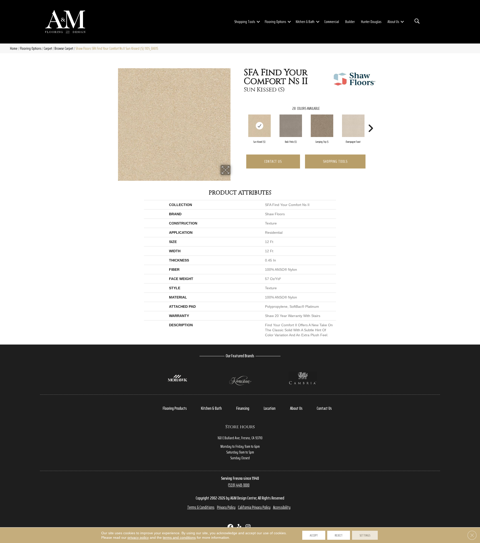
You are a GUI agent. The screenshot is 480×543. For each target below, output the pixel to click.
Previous (241, 120)
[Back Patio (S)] (290, 125)
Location (270, 408)
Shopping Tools (244, 21)
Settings (365, 535)
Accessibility (281, 507)
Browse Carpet (63, 48)
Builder (350, 21)
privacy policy (138, 538)
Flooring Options (275, 21)
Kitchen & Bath (305, 21)
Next (370, 120)
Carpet (48, 48)
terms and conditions (179, 538)
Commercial (331, 21)
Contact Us (273, 161)
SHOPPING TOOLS (335, 161)
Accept (314, 535)
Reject (338, 535)
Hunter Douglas (371, 21)
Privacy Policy (226, 507)
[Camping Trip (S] (322, 125)
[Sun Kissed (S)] (259, 125)
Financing (242, 408)
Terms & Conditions (200, 507)
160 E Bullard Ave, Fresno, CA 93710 (240, 438)
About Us (393, 21)
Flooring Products (175, 408)
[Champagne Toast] (353, 125)
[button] (258, 22)
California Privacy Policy (254, 507)
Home (14, 48)
